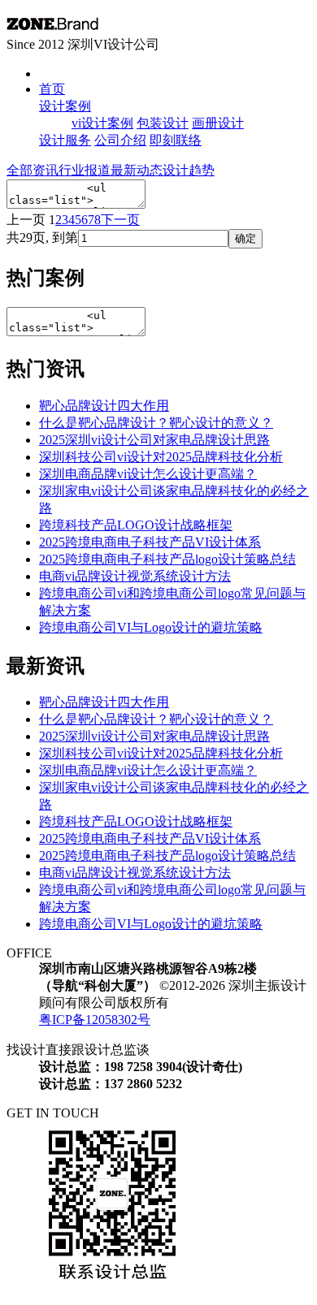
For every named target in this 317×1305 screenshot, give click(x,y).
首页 (52, 89)
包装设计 (163, 123)
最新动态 (137, 170)
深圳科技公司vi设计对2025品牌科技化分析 (161, 457)
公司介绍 (120, 140)
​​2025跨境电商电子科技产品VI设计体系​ (150, 542)
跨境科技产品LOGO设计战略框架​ (135, 525)
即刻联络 (176, 140)
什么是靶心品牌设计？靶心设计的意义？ (156, 423)
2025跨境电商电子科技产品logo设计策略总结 (167, 559)
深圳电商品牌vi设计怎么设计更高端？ (148, 474)
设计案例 (65, 106)
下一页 (120, 220)
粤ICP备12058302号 (94, 1019)
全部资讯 (33, 170)
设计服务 (65, 140)
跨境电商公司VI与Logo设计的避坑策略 (151, 627)
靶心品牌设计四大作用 (104, 406)
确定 (245, 238)
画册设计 (218, 123)
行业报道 (85, 170)
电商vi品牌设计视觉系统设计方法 (135, 576)
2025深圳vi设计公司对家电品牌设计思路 (154, 440)
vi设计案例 (102, 123)
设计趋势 (189, 170)
